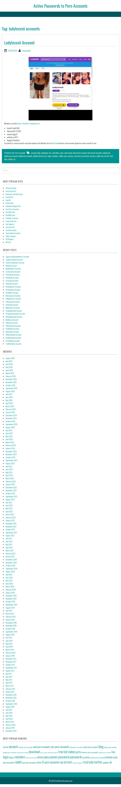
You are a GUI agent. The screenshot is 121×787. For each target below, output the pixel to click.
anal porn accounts (41, 747)
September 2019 (11, 604)
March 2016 (10, 721)
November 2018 (11, 625)
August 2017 (10, 670)
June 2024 (9, 433)
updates (106, 762)
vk (14, 159)
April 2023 (9, 475)
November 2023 (11, 454)
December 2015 (11, 730)
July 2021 (9, 538)
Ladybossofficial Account (14, 259)
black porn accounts (91, 747)
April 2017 (9, 682)
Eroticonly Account (12, 280)
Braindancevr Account (13, 286)
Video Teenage (11, 236)
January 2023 (10, 484)
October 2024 (10, 421)
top (102, 156)
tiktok (38, 762)
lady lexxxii (68, 152)
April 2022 (9, 511)
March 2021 (10, 550)
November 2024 (11, 418)
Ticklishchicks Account (13, 343)
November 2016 (11, 697)
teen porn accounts (29, 762)
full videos (56, 152)
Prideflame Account (12, 328)
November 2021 (11, 526)
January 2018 (10, 655)
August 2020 (10, 571)
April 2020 (9, 583)
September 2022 (11, 496)
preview (92, 156)
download (44, 152)
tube (5, 159)
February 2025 (11, 409)
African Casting (11, 188)
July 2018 (9, 637)
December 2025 (11, 379)
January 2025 (10, 412)
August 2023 (10, 463)
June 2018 (9, 640)
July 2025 (9, 394)
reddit (98, 156)
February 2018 (10, 652)
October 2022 (10, 493)
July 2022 (9, 502)
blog (38, 152)
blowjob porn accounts (9, 752)
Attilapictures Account (13, 298)
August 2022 (10, 499)
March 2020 (10, 586)
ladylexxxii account (10, 156)
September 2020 (11, 568)
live (46, 156)
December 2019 (11, 595)
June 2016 (9, 712)
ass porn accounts (60, 746)
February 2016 (10, 724)
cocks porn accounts (22, 752)
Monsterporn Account (13, 295)
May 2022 (9, 508)
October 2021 (10, 529)
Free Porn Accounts (18, 152)
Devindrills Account (12, 277)
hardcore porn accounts (89, 752)
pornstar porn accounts (97, 757)
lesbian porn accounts (104, 752)
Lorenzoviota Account (13, 271)
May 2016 (9, 715)
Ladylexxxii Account (19, 42)
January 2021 (10, 556)
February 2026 (11, 376)
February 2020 (11, 589)
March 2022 (10, 514)
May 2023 (9, 472)
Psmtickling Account (13, 340)
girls (62, 152)
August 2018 (10, 634)
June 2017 (9, 676)
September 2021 (11, 532)
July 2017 (9, 673)
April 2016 (9, 718)
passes (70, 156)
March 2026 (10, 373)
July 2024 (9, 430)
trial (111, 156)
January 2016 (10, 727)
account (34, 152)
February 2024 (11, 445)
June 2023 (9, 469)
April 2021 (9, 547)
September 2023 (11, 460)
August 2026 (10, 358)
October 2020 (10, 565)
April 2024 (9, 439)
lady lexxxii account (80, 152)
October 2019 (10, 601)
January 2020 (10, 592)
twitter (10, 159)
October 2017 (10, 664)
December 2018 (11, 622)
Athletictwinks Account (13, 334)
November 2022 (11, 490)
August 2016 (10, 706)
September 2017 (11, 667)
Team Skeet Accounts (13, 233)
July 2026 (9, 361)
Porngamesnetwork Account (15, 313)
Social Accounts (11, 230)
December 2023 (11, 451)
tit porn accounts (50, 762)
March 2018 (10, 649)
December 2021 (11, 523)
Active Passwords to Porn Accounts (60, 6)
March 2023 (10, 478)
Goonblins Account (12, 292)
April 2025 (9, 403)
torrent (106, 156)
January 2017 (10, 691)
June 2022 (9, 505)
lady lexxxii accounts (94, 152)
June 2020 (9, 577)
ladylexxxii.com (38, 156)
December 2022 (11, 487)
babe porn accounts (76, 747)
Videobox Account (12, 322)
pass (65, 156)
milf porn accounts (31, 757)
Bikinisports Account (13, 307)
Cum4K (8, 200)
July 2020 (9, 574)
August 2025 (10, 391)
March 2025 (10, 406)
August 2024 (10, 427)
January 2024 (10, 448)
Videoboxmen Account (13, 325)
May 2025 (9, 400)
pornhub (86, 757)
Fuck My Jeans (10, 212)
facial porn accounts (44, 753)
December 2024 (11, 415)
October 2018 (10, 628)
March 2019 (10, 613)
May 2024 (9, 436)
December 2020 (11, 559)
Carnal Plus (9, 197)
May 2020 (9, 580)
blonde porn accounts (110, 747)
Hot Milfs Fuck (10, 215)
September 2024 (11, 424)
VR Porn (8, 242)
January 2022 (10, 520)
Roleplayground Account (14, 316)
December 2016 (11, 694)
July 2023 (9, 466)
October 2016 (10, 700)
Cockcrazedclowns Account (15, 262)
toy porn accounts (77, 763)
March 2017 (10, 685)
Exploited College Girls (13, 206)
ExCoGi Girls (10, 203)
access (5, 747)
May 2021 (9, 544)
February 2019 (10, 616)
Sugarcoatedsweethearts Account (17, 256)
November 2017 (11, 661)
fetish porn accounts (53, 753)
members (55, 156)
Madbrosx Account (12, 319)
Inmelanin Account (12, 304)
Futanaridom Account (13, 289)
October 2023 (10, 457)
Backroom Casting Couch (14, 194)
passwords (85, 156)
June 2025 (9, 397)
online (61, 156)
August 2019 (10, 607)
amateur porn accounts (25, 747)
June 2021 (9, 541)
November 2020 (11, 562)
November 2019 (11, 598)
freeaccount (26, 50)
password (77, 156)
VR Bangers (10, 239)
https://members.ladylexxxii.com (28, 123)
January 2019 (10, 619)
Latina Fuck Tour (11, 221)
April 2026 (9, 370)
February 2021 (10, 553)
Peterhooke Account (12, 274)
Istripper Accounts (12, 218)
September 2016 (11, 703)
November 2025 (11, 382)
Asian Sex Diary (11, 191)
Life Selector (10, 224)
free (50, 152)
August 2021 (10, 535)
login (49, 156)
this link (55, 143)
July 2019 (9, 610)
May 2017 (9, 679)
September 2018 (11, 631)
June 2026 (9, 364)
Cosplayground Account (14, 310)
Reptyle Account (11, 265)
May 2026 (9, 367)
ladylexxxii (106, 152)
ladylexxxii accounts (25, 156)
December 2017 (11, 658)
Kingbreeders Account (13, 268)
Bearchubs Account (12, 331)
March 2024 (10, 442)
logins (11, 757)
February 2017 (10, 688)
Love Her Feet (10, 227)
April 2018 (9, 646)
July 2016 (9, 709)
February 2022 (11, 517)
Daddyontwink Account (13, 337)
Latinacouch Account (13, 301)
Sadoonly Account (12, 283)
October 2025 (10, 385)
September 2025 (11, 388)
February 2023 (11, 481)
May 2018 (9, 643)
